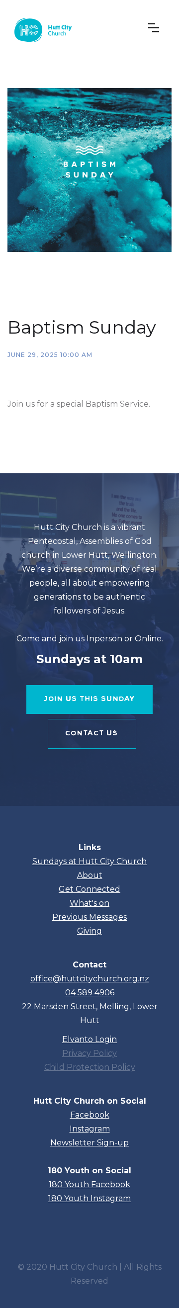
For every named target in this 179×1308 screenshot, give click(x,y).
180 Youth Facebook (89, 1184)
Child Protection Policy (89, 1067)
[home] (42, 28)
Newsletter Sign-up (89, 1142)
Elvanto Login (89, 1039)
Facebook (89, 1115)
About (89, 875)
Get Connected (89, 889)
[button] (153, 27)
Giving (89, 931)
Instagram (90, 1129)
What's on (89, 903)
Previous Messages (89, 917)
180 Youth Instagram (89, 1198)
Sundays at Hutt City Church (89, 861)
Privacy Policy (89, 1053)
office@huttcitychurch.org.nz (89, 978)
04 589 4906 (89, 992)
